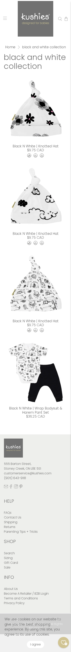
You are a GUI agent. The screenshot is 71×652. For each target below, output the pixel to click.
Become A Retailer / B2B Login (26, 593)
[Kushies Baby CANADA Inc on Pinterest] (21, 487)
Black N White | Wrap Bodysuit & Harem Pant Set (35, 410)
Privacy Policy (14, 603)
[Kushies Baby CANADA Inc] (35, 19)
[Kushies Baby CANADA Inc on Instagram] (16, 487)
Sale (7, 567)
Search (9, 553)
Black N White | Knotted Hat (36, 146)
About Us (11, 589)
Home (10, 47)
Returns (9, 527)
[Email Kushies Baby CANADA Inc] (6, 487)
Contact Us (12, 517)
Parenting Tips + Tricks (21, 531)
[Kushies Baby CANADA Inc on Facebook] (11, 487)
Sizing (8, 558)
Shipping (10, 522)
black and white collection (44, 47)
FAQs (7, 512)
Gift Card (11, 562)
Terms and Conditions (21, 598)
